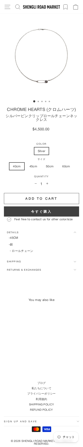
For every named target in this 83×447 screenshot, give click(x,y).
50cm (49, 166)
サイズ (42, 159)
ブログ (41, 383)
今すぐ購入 (41, 211)
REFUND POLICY (41, 409)
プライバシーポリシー (41, 393)
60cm (66, 166)
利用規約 (41, 399)
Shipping (14, 261)
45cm (33, 166)
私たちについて (41, 388)
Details (13, 232)
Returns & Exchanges (24, 269)
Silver (41, 151)
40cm (17, 166)
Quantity (41, 176)
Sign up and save (20, 421)
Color (41, 144)
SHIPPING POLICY (41, 404)
